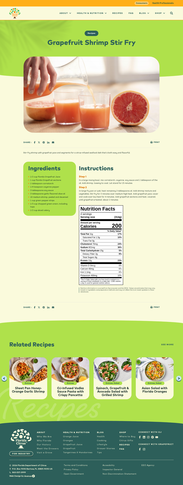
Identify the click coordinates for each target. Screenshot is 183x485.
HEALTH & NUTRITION (76, 432)
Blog (142, 13)
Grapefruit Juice (73, 445)
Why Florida (44, 441)
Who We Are (44, 437)
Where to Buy (127, 437)
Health (101, 437)
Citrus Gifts (126, 441)
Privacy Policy (71, 470)
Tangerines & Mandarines (77, 453)
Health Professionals (163, 3)
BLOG (100, 432)
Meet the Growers (48, 449)
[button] (171, 13)
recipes (117, 13)
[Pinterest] (152, 437)
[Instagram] (148, 437)
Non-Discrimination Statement (119, 474)
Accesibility (109, 465)
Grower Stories (106, 449)
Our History (44, 445)
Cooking (101, 441)
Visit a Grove (44, 453)
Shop (158, 13)
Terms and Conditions (76, 465)
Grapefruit (69, 449)
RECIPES (124, 445)
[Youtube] (157, 437)
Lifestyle (102, 445)
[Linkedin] (144, 437)
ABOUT (64, 13)
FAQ (131, 13)
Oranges (68, 441)
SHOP (122, 432)
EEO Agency (147, 465)
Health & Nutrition (90, 13)
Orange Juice (71, 437)
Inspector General (112, 470)
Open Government (74, 474)
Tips (99, 453)
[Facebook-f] (140, 437)
